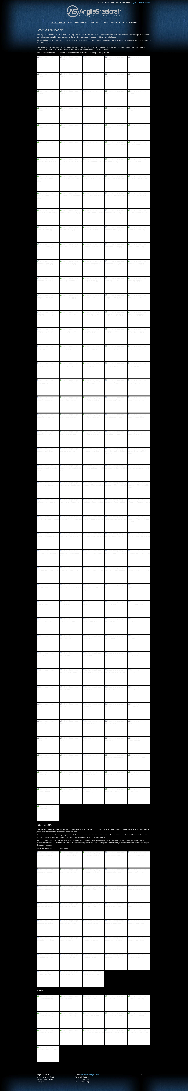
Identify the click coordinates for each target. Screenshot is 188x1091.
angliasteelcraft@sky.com (140, 3)
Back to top (145, 1075)
